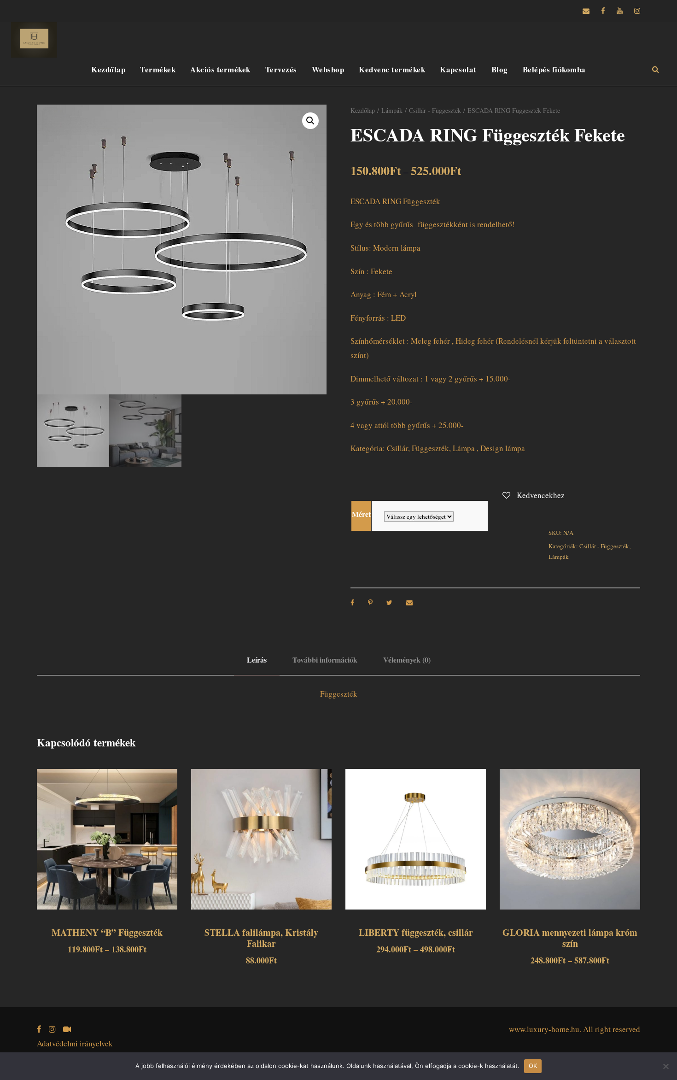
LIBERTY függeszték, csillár (416, 932)
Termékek (157, 69)
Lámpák (392, 110)
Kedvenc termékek (392, 69)
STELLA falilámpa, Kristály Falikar (261, 938)
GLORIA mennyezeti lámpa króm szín (569, 938)
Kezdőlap (108, 69)
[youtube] (620, 10)
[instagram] (637, 10)
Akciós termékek (220, 69)
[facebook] (603, 10)
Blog (499, 69)
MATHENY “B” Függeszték (107, 932)
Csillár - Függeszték (435, 110)
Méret (361, 514)
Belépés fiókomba (554, 69)
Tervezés (281, 69)
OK (533, 1065)
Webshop (328, 69)
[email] (586, 10)
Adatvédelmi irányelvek (75, 1043)
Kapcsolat (458, 69)
